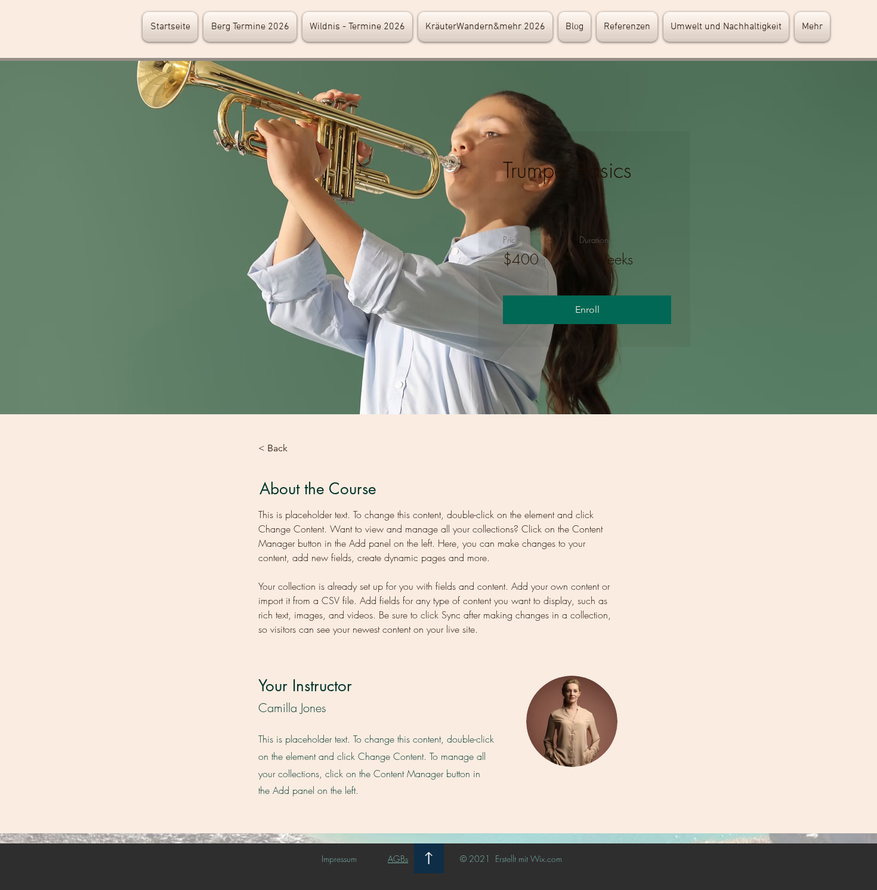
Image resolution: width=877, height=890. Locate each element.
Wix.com (546, 858)
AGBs (398, 858)
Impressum (339, 858)
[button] (587, 309)
